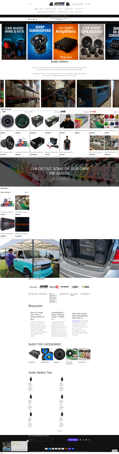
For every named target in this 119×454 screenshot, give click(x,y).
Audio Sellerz (43, 294)
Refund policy (52, 451)
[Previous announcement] (47, 19)
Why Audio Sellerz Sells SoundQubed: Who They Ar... (80, 316)
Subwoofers (44, 362)
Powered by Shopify (44, 451)
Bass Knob (82, 362)
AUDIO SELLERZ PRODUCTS (59, 178)
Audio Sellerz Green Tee (30, 419)
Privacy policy (85, 451)
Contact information (61, 451)
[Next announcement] (71, 19)
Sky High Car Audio (74, 294)
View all (59, 431)
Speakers (56, 362)
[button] (30, 4)
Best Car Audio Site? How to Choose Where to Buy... (38, 316)
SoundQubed (85, 294)
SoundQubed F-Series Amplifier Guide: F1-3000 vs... (58, 316)
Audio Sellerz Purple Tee (61, 419)
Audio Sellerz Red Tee (30, 384)
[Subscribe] (51, 439)
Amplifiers (32, 362)
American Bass (33, 294)
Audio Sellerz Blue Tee (62, 384)
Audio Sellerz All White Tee (62, 402)
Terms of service (77, 451)
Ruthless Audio (64, 294)
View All (26, 112)
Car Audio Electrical (69, 362)
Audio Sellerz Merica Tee (30, 402)
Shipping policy (69, 451)
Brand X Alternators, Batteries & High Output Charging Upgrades (53, 298)
